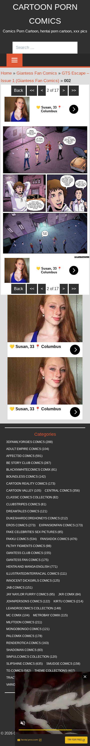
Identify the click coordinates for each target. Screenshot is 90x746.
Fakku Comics (21, 539)
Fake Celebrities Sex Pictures (34, 532)
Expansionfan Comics (61, 525)
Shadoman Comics (24, 650)
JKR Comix (69, 594)
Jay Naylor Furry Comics (30, 594)
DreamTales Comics (26, 511)
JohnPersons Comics (28, 601)
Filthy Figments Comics (28, 546)
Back (18, 90)
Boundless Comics (26, 476)
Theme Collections (54, 670)
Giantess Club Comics (28, 553)
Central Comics (62, 490)
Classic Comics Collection (32, 497)
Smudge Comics (63, 663)
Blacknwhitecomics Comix (31, 469)
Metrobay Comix (50, 615)
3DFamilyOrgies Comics (29, 442)
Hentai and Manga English (32, 566)
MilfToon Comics (24, 622)
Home (6, 73)
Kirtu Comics (68, 601)
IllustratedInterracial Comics (36, 573)
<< (32, 90)
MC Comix (18, 615)
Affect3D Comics (24, 456)
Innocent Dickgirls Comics (33, 580)
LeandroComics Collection (33, 608)
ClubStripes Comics (26, 504)
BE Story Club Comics (28, 463)
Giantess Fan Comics (36, 73)
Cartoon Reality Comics (30, 483)
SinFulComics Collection (31, 656)
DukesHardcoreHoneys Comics (37, 518)
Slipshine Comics (24, 663)
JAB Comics (19, 587)
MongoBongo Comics (28, 629)
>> (74, 90)
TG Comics (18, 670)
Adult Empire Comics (27, 449)
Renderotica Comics (27, 643)
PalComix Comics (24, 636)
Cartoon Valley (23, 490)
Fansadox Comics (58, 539)
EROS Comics (21, 525)
